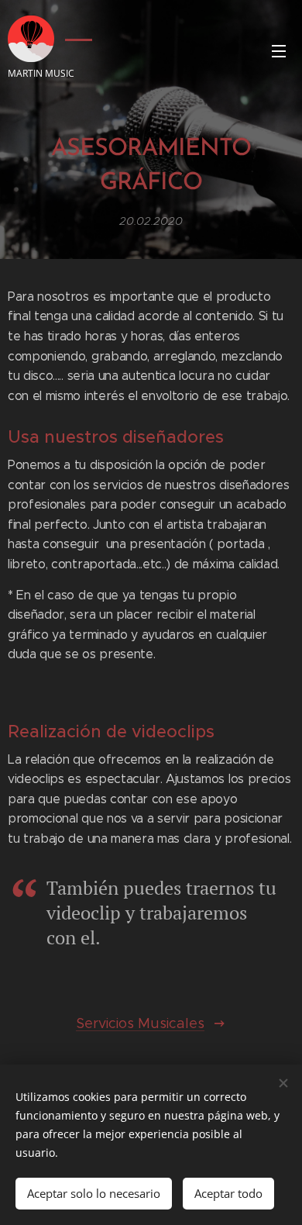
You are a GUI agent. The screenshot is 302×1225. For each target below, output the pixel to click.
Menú (278, 50)
